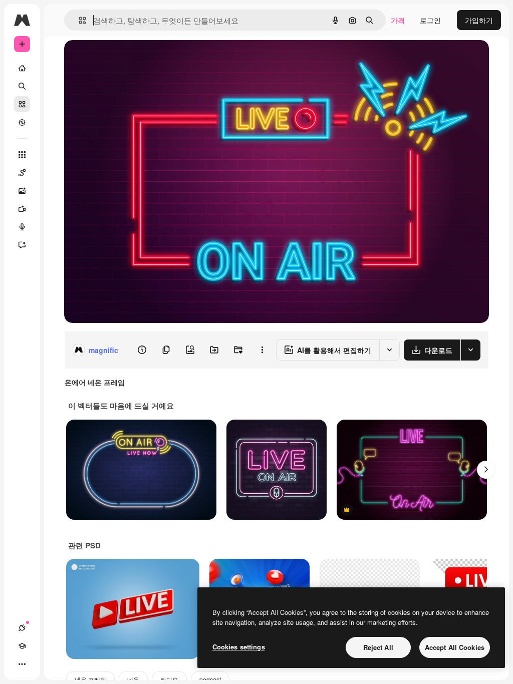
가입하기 (479, 20)
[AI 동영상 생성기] (22, 209)
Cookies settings (238, 646)
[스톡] (22, 104)
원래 (121, 59)
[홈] (22, 68)
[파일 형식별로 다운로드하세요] (470, 350)
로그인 (430, 20)
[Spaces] (22, 173)
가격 (398, 20)
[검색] (22, 86)
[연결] (22, 628)
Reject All (378, 647)
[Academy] (22, 646)
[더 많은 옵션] (262, 350)
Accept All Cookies (454, 647)
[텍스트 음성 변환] (22, 227)
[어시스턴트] (22, 245)
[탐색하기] (22, 122)
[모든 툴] (22, 155)
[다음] (486, 470)
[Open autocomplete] (78, 20)
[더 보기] (22, 664)
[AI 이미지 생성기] (22, 191)
